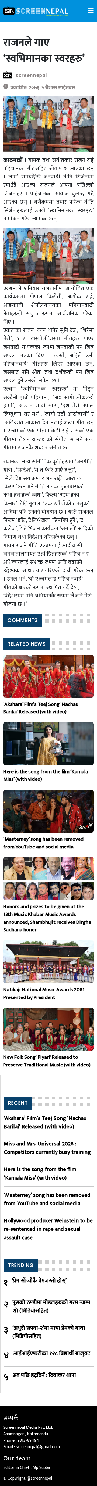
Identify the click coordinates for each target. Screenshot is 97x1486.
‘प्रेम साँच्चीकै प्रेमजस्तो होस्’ (39, 1280)
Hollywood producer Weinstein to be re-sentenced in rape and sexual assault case (48, 1229)
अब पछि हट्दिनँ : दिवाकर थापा (44, 1375)
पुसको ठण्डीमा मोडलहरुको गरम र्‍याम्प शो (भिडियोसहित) (51, 1306)
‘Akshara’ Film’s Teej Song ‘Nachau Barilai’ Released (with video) (45, 1122)
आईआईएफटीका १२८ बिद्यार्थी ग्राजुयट (51, 1353)
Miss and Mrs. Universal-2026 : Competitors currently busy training (47, 1148)
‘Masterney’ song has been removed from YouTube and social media (47, 1199)
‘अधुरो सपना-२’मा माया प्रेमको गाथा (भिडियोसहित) (48, 1332)
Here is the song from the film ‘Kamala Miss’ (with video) (40, 1173)
